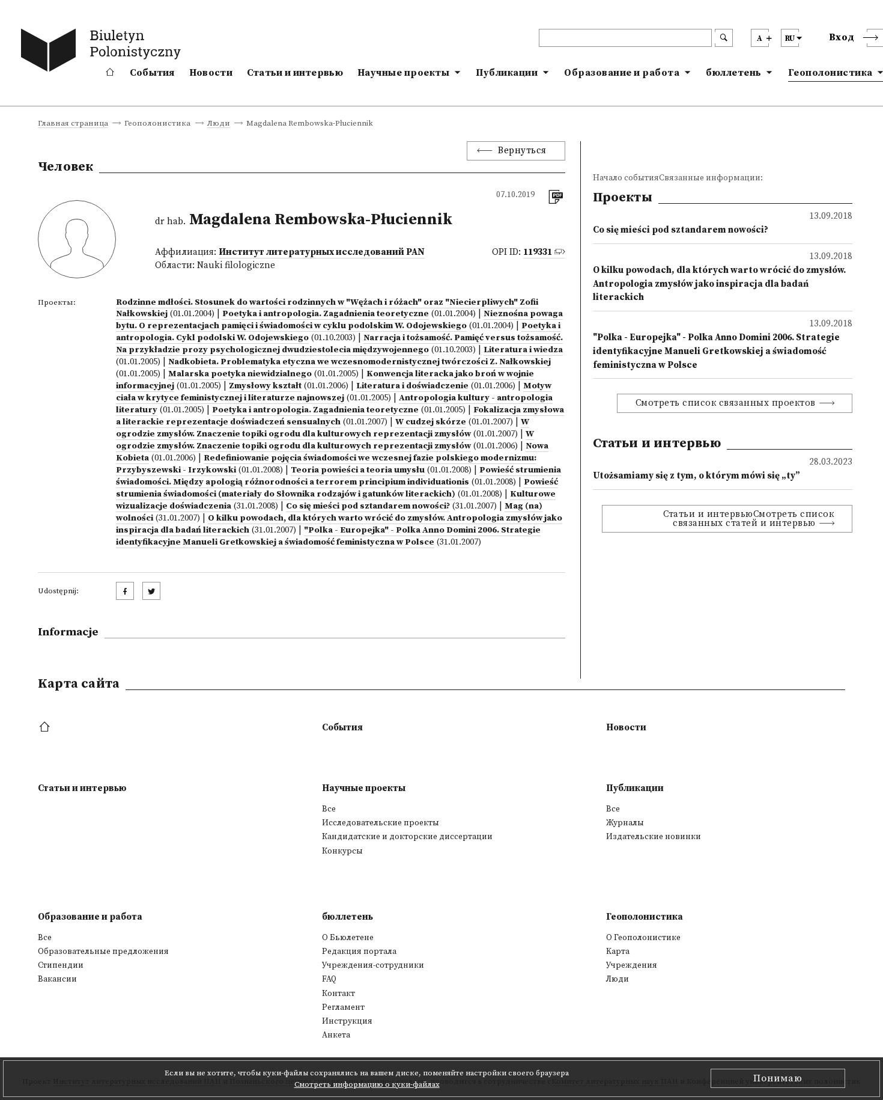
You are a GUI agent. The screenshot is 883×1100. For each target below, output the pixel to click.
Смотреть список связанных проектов (726, 403)
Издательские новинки (653, 836)
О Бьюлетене (348, 937)
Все (329, 809)
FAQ (329, 979)
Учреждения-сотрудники (373, 965)
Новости (210, 73)
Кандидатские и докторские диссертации (407, 836)
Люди (218, 124)
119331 (537, 252)
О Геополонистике (643, 937)
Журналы (625, 822)
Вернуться (522, 150)
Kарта (618, 951)
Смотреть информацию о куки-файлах (367, 1084)
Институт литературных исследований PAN (322, 252)
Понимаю (778, 1078)
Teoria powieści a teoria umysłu (358, 470)
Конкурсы (342, 851)
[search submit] (724, 38)
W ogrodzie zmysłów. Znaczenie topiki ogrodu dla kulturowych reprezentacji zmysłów (322, 428)
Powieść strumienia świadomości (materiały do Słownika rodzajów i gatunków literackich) (337, 488)
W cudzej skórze (430, 422)
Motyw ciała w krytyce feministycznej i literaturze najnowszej (333, 391)
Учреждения (631, 965)
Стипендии (60, 965)
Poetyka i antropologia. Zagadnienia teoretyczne (325, 313)
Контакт (338, 993)
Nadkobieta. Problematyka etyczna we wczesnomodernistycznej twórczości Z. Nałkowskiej (359, 361)
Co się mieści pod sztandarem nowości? (368, 506)
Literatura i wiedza (523, 349)
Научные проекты (403, 73)
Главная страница (73, 124)
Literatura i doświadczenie (412, 385)
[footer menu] (46, 727)
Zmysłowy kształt (265, 385)
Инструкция (347, 1021)
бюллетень (734, 73)
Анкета (336, 1035)
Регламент (343, 1007)
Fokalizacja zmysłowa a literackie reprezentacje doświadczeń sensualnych (340, 416)
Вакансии (57, 979)
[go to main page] (103, 52)
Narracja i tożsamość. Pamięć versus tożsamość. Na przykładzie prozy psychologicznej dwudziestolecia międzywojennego (339, 343)
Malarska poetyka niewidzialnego (240, 373)
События (152, 73)
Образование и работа (621, 73)
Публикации (507, 73)
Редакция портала (359, 951)
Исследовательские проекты (380, 822)
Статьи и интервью (295, 73)
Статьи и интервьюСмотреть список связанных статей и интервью (748, 519)
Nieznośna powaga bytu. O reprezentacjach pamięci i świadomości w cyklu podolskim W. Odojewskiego (339, 319)
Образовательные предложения (103, 951)
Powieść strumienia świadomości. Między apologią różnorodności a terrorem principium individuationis (338, 476)
